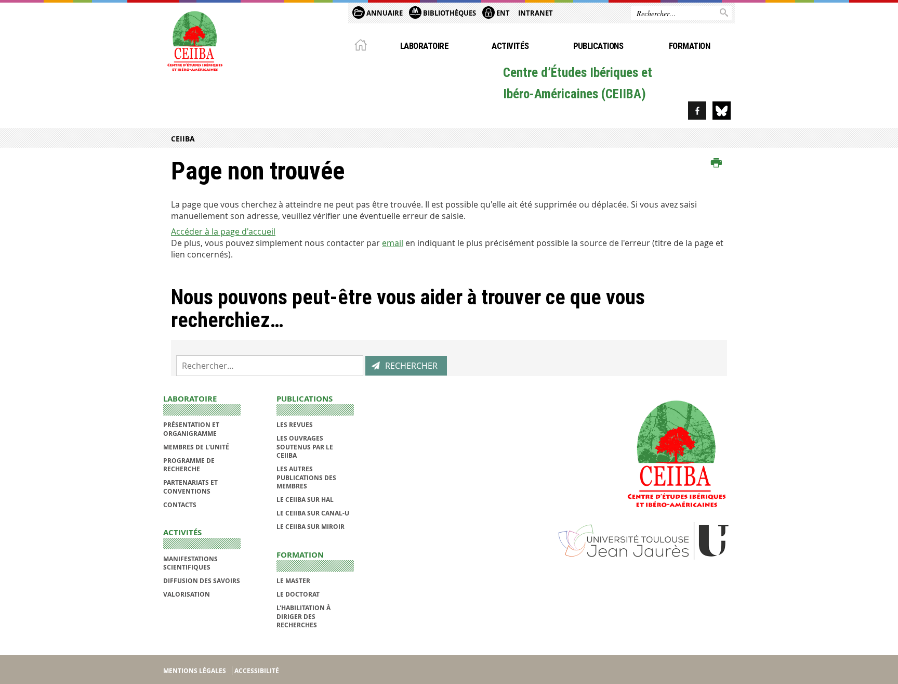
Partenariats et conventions (190, 486)
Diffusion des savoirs (201, 580)
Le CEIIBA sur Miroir (310, 526)
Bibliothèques (448, 13)
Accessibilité (256, 670)
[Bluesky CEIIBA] (721, 110)
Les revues (294, 424)
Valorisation (186, 594)
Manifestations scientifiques (190, 563)
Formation (689, 46)
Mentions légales (194, 670)
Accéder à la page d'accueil (223, 231)
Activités (510, 46)
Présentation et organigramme (191, 428)
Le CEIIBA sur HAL (305, 499)
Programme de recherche (189, 464)
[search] (269, 365)
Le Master (293, 580)
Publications (598, 46)
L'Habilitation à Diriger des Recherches (303, 616)
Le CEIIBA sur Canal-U (312, 513)
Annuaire (384, 13)
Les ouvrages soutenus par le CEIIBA (304, 447)
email (392, 243)
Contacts (179, 504)
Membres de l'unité (196, 447)
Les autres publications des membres (306, 477)
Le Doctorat (298, 594)
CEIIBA (183, 139)
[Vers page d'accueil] (194, 40)
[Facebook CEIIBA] (697, 110)
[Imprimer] (716, 163)
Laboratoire (424, 46)
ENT (502, 13)
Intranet (535, 13)
